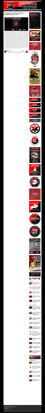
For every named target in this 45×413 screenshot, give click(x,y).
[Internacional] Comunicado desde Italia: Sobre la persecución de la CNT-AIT (36, 292)
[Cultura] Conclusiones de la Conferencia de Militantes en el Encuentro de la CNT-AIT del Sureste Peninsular (36, 351)
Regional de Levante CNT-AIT (33, 331)
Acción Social (19, 10)
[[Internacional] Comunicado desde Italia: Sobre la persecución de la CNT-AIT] (30, 372)
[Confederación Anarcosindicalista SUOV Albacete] (22, 9)
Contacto (37, 10)
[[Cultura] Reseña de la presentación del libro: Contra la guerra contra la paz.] (30, 380)
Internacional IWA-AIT (32, 360)
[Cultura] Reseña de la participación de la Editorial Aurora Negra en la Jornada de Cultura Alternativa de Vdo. (36, 327)
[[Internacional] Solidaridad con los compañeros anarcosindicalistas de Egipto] (30, 376)
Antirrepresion (25, 10)
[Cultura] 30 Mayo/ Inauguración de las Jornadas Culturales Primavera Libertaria (36, 323)
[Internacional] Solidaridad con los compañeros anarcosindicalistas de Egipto (36, 376)
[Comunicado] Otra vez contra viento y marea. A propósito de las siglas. (36, 297)
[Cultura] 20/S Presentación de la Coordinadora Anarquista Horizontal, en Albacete (36, 347)
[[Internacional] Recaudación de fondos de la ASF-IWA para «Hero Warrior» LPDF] (30, 363)
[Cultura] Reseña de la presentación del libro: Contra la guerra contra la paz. (36, 380)
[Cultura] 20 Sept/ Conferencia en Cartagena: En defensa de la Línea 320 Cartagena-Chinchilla (36, 343)
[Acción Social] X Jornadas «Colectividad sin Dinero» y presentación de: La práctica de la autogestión (36, 318)
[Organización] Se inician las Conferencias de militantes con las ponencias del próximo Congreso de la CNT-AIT (36, 301)
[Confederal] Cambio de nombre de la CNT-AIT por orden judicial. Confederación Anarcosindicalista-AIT (36, 288)
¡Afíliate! (8, 10)
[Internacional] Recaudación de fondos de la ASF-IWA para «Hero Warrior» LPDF (36, 283)
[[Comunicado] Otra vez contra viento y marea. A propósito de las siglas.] (30, 297)
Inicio (5, 10)
